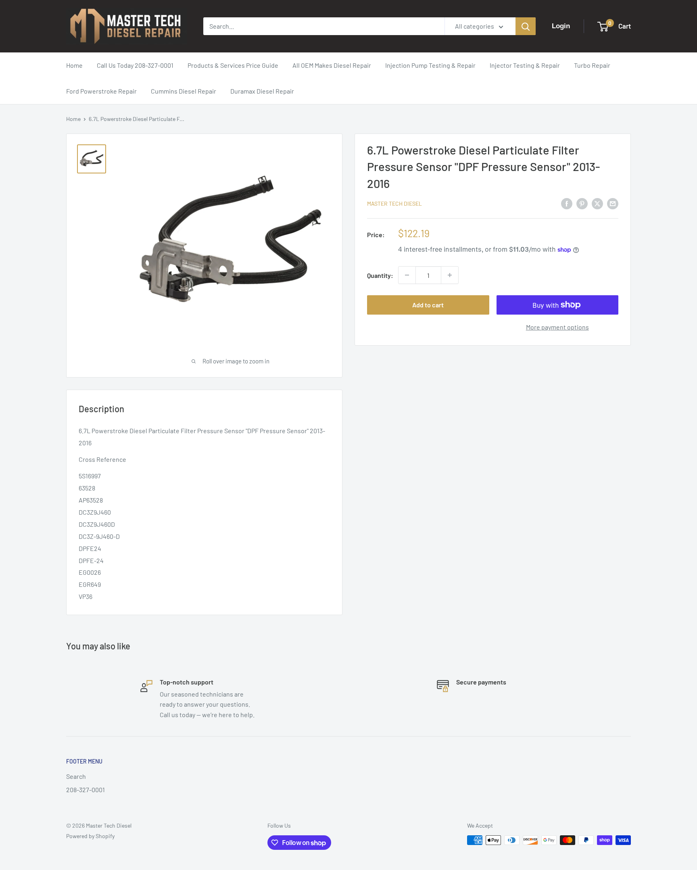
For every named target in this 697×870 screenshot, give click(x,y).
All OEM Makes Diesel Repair (331, 65)
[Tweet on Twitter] (597, 203)
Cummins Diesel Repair (183, 91)
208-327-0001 (85, 789)
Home (74, 65)
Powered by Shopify (90, 835)
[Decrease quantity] (407, 275)
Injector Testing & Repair (525, 65)
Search (76, 776)
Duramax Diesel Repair (262, 91)
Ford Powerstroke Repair (101, 91)
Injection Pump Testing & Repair (430, 65)
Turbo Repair (592, 65)
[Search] (525, 26)
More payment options (557, 327)
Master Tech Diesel (394, 203)
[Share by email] (612, 203)
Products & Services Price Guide (233, 65)
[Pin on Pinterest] (582, 203)
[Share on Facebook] (566, 203)
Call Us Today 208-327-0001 (135, 65)
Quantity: (380, 275)
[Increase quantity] (449, 275)
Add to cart (428, 305)
